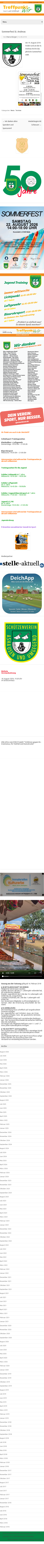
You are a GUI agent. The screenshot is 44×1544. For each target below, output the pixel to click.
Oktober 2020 (5, 1333)
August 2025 (4, 1100)
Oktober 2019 (5, 1382)
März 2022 (3, 1265)
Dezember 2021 (5, 1277)
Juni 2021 (3, 1301)
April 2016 (3, 1519)
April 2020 (3, 1358)
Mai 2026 (3, 1064)
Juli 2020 (3, 1345)
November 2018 (5, 1426)
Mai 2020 (3, 1353)
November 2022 (5, 1233)
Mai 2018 (3, 1450)
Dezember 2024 (5, 1132)
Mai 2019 (3, 1402)
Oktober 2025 (5, 1092)
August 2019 (4, 1390)
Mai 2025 (3, 1112)
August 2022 (4, 1245)
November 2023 (5, 1184)
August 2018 (4, 1438)
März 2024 (3, 1168)
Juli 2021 (3, 1297)
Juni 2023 (3, 1205)
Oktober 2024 (5, 1140)
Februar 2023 (4, 1221)
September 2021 (6, 1289)
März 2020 (3, 1362)
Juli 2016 (3, 1511)
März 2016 (3, 1523)
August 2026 (4, 1052)
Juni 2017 (3, 1490)
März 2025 (3, 1120)
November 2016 (5, 1502)
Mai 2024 (3, 1160)
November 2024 (5, 1136)
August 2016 (4, 1506)
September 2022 (6, 1241)
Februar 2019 (4, 1414)
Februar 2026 (4, 1076)
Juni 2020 (3, 1350)
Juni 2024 (3, 1156)
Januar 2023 (4, 1225)
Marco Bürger (11, 37)
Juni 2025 (3, 1108)
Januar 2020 (4, 1370)
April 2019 (3, 1406)
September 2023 (6, 1193)
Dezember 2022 (5, 1229)
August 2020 (4, 1341)
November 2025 (5, 1088)
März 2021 (3, 1313)
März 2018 (3, 1458)
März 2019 (3, 1410)
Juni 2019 (3, 1398)
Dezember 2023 (5, 1180)
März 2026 (3, 1072)
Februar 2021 (4, 1317)
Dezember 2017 (5, 1470)
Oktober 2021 (5, 1285)
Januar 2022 (4, 1273)
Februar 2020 (4, 1366)
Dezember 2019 (5, 1374)
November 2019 (5, 1378)
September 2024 (6, 1144)
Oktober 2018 (5, 1430)
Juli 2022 (3, 1249)
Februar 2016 (4, 1527)
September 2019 (6, 1386)
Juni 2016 (3, 1515)
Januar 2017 (4, 1498)
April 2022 (3, 1261)
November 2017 (5, 1474)
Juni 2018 (3, 1446)
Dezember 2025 (5, 1084)
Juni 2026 (3, 1060)
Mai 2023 (3, 1209)
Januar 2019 (4, 1418)
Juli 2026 (3, 1056)
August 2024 (4, 1148)
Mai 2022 (3, 1257)
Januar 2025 (4, 1128)
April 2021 (3, 1309)
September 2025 (6, 1096)
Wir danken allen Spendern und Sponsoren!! (10, 124)
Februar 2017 (4, 1494)
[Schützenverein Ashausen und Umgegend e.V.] (22, 17)
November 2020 (5, 1329)
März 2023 (3, 1217)
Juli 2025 (3, 1104)
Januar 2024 (4, 1176)
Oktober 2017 (5, 1478)
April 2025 (3, 1116)
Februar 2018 (4, 1462)
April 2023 (3, 1213)
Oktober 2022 (5, 1237)
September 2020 (6, 1337)
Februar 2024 (4, 1172)
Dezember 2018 (5, 1422)
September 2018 (6, 1434)
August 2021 (4, 1293)
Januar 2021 (4, 1321)
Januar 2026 (4, 1080)
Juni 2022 (3, 1253)
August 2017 (4, 1482)
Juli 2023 (3, 1200)
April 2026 (3, 1068)
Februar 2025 (4, 1124)
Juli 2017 (3, 1486)
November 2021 (5, 1281)
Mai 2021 (3, 1305)
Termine (18, 110)
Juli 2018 (3, 1442)
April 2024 (3, 1164)
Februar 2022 (4, 1269)
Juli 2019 (3, 1394)
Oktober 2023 (5, 1188)
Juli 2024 (3, 1152)
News (13, 110)
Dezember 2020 (5, 1325)
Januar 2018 (4, 1466)
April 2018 (3, 1454)
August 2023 (4, 1197)
